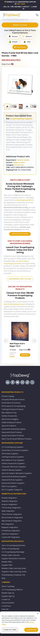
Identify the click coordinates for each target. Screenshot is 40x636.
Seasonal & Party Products (12, 432)
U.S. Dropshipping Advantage (13, 552)
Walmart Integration (9, 501)
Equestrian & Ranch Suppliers (13, 483)
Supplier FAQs (7, 565)
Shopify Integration (9, 498)
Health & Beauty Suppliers (12, 470)
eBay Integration (8, 511)
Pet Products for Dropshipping (13, 406)
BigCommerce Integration (12, 521)
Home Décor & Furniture (11, 403)
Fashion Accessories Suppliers (13, 463)
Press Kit (5, 609)
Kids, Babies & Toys (9, 412)
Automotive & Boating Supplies (14, 429)
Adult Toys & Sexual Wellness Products (16, 439)
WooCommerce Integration (12, 517)
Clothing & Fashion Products (12, 409)
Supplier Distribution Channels (13, 558)
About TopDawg (8, 586)
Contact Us (6, 599)
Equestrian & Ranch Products (13, 435)
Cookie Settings (9, 630)
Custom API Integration (11, 537)
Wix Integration (8, 524)
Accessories (19, 165)
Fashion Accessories (9, 416)
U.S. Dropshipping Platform (12, 589)
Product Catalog (8, 396)
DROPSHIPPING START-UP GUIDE (20, 279)
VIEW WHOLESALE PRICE (11, 60)
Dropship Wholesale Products (13, 399)
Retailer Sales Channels (11, 555)
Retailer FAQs (7, 562)
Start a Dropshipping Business (13, 545)
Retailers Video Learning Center (14, 568)
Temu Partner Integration (12, 514)
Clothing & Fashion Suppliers (13, 457)
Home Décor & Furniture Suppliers (15, 450)
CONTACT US (26, 8)
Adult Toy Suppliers (9, 486)
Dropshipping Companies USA (13, 575)
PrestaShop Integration (11, 530)
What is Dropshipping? (10, 548)
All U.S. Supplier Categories (12, 489)
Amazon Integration (9, 504)
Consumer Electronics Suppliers (14, 467)
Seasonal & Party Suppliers (12, 480)
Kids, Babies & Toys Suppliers (13, 460)
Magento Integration (10, 527)
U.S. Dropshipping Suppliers (12, 447)
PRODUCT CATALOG (20, 25)
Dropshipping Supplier (21, 118)
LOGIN (34, 7)
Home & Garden (23, 160)
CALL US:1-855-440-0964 (12, 7)
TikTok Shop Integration (11, 508)
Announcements (8, 603)
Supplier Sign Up (8, 596)
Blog (3, 578)
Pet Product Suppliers (10, 453)
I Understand (31, 630)
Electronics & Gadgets (10, 419)
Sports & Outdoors (9, 426)
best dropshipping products (14, 304)
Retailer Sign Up (8, 593)
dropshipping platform (25, 200)
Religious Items (19, 162)
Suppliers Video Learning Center (14, 571)
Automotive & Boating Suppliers (14, 476)
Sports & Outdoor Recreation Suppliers (17, 473)
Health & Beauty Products (11, 422)
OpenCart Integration (10, 534)
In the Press (6, 606)
